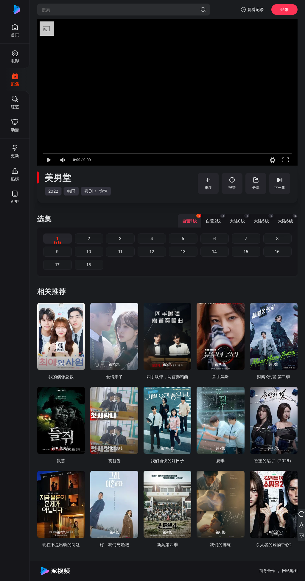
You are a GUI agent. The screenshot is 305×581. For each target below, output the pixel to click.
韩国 (71, 191)
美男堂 (58, 177)
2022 (53, 191)
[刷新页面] (301, 514)
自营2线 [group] (215, 218)
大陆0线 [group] (239, 218)
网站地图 (290, 570)
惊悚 (103, 191)
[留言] (301, 535)
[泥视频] (15, 9)
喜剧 (88, 191)
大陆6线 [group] (287, 218)
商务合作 (267, 570)
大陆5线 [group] (263, 218)
